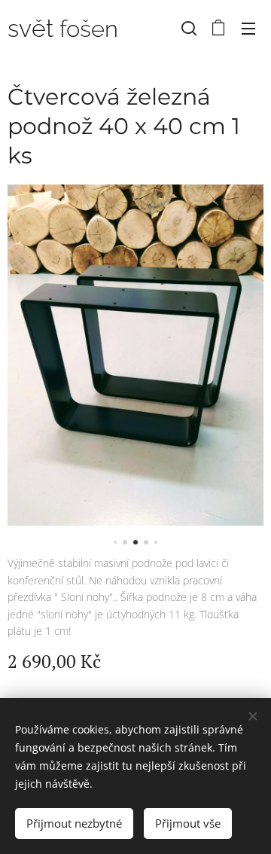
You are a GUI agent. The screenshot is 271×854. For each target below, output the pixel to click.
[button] (189, 28)
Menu (248, 28)
